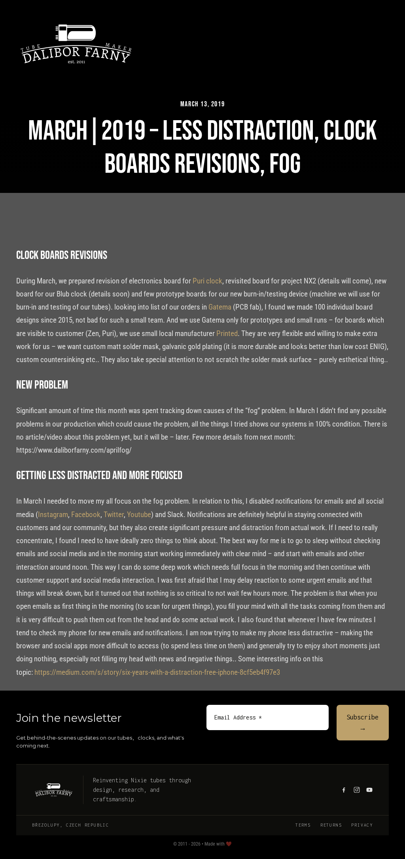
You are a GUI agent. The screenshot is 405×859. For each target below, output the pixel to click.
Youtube (139, 514)
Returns (331, 825)
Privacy (362, 825)
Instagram (53, 514)
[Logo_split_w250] (76, 19)
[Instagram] (356, 789)
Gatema (219, 307)
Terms (303, 825)
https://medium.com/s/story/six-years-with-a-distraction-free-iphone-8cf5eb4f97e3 (157, 672)
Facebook (85, 514)
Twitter (114, 514)
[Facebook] (343, 789)
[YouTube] (369, 789)
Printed (227, 333)
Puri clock (207, 280)
